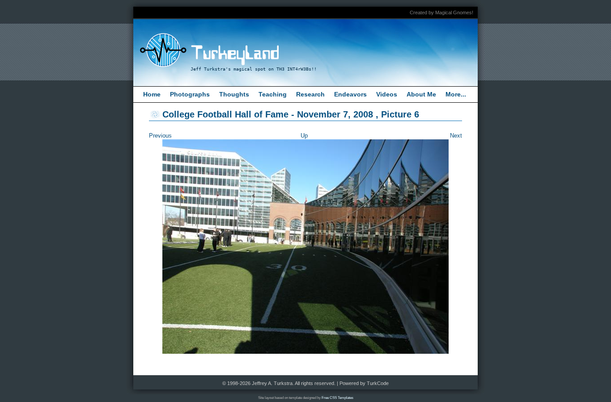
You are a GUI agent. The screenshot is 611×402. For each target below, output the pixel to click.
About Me (421, 94)
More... (456, 94)
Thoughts (234, 94)
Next (456, 135)
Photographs (190, 94)
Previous (160, 135)
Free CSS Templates (337, 398)
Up (304, 135)
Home (152, 94)
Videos (386, 94)
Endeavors (350, 94)
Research (310, 94)
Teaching (273, 94)
